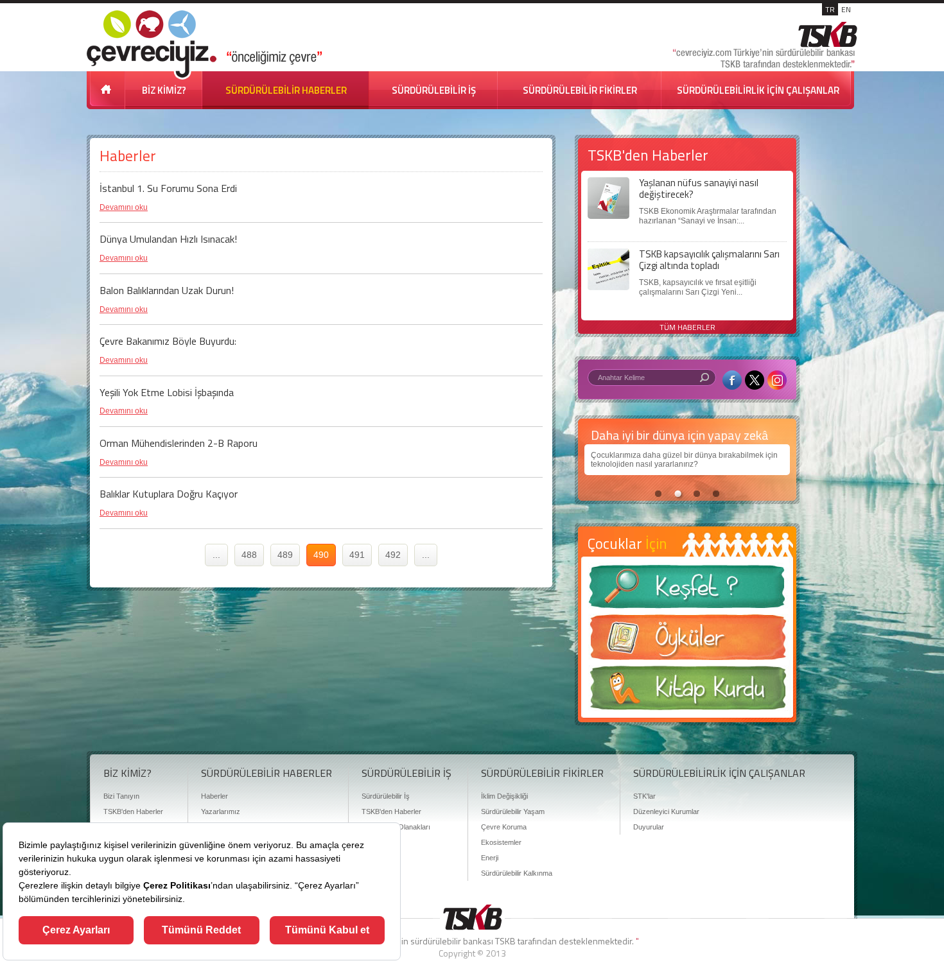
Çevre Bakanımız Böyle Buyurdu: (168, 341)
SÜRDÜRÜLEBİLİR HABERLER (286, 90)
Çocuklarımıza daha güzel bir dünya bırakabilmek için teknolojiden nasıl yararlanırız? (684, 460)
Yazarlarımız (220, 811)
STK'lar (644, 796)
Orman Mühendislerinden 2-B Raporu (179, 443)
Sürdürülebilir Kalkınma (516, 873)
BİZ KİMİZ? (164, 90)
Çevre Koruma (504, 827)
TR (830, 9)
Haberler (214, 796)
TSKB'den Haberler (133, 811)
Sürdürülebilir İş (386, 796)
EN (846, 9)
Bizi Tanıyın (121, 796)
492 (393, 555)
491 (357, 555)
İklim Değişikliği (504, 796)
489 (285, 555)
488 (249, 555)
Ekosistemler (501, 842)
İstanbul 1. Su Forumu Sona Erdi (168, 188)
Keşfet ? (687, 590)
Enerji (489, 858)
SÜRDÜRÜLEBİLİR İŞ (434, 90)
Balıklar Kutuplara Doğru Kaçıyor (169, 493)
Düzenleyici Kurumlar (666, 811)
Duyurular (648, 827)
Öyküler (687, 641)
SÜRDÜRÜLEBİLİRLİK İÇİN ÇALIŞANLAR (758, 90)
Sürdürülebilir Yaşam (513, 811)
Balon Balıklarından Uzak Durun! (167, 290)
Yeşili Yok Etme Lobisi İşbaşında (167, 392)
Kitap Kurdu (687, 692)
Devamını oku (124, 207)
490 (321, 555)
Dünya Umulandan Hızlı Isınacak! (168, 239)
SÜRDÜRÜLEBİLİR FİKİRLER (580, 90)
